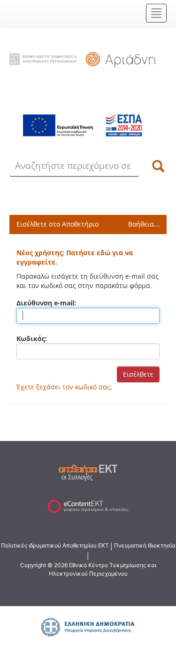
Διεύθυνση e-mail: (46, 302)
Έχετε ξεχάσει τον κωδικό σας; (64, 386)
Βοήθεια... (144, 224)
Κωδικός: (31, 338)
